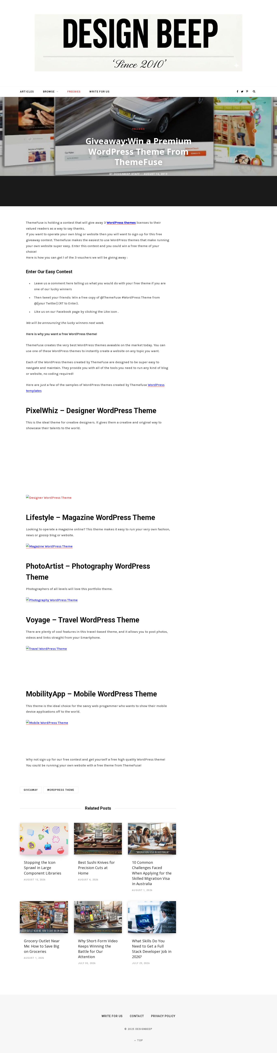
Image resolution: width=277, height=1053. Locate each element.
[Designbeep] (138, 43)
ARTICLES (27, 91)
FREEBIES (74, 91)
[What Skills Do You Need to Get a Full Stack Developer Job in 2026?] (152, 917)
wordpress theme (60, 790)
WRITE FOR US (99, 91)
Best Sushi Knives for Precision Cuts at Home (96, 867)
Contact (137, 1016)
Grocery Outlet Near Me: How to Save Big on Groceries (42, 946)
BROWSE (49, 91)
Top (139, 1040)
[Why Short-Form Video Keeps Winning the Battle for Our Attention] (98, 917)
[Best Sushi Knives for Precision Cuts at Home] (98, 839)
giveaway (31, 790)
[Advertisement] (98, 464)
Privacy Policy (163, 1016)
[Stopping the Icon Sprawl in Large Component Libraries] (44, 839)
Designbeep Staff (127, 174)
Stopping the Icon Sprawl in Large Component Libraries (42, 867)
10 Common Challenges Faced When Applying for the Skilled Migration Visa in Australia (152, 873)
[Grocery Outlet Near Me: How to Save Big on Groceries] (44, 917)
